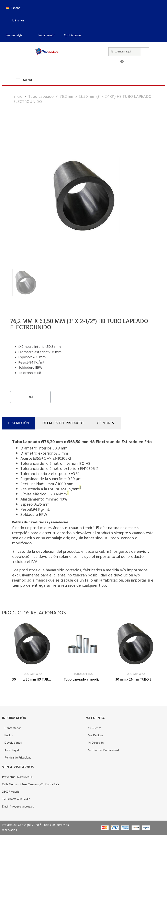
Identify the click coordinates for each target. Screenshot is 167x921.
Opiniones (105, 423)
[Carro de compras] (120, 64)
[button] (16, 21)
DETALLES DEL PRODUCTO (63, 423)
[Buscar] (145, 52)
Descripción (18, 423)
